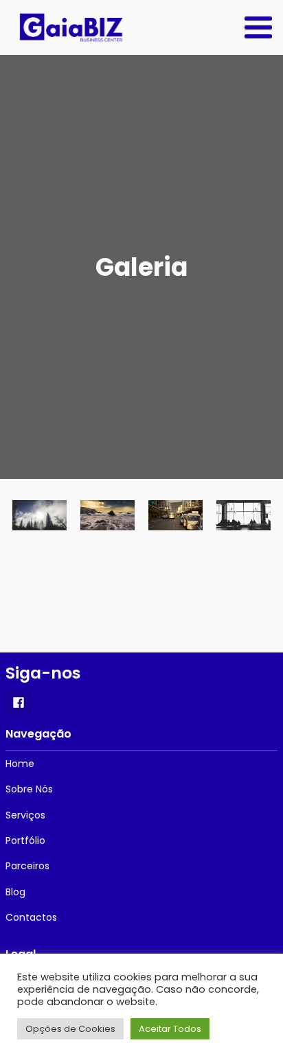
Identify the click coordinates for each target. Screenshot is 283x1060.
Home (19, 763)
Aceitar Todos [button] (170, 1028)
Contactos (31, 917)
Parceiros (27, 866)
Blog (15, 892)
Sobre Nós (29, 789)
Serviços (25, 815)
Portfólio (25, 840)
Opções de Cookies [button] (70, 1028)
